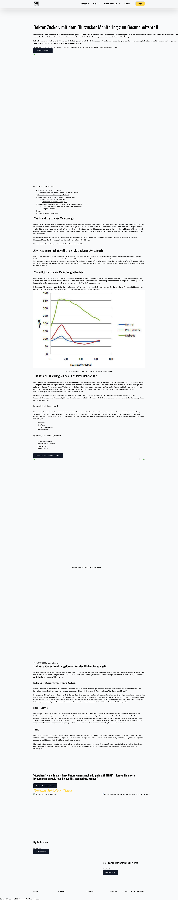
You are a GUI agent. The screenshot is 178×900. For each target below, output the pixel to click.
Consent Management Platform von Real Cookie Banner (20, 899)
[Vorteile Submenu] (100, 4)
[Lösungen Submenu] (89, 4)
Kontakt (127, 3)
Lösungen (83, 3)
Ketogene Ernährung (49, 209)
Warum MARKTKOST (111, 3)
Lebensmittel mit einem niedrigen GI (54, 202)
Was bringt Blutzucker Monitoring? (49, 190)
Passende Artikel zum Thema (47, 213)
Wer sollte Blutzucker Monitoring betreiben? (53, 195)
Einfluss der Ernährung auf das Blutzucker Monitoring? (56, 197)
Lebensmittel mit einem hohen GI (53, 199)
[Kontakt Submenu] (132, 4)
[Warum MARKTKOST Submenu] (120, 4)
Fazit (39, 211)
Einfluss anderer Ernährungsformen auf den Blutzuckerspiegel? (59, 204)
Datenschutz (62, 891)
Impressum (90, 891)
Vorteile (95, 3)
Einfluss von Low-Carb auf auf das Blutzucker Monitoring (62, 206)
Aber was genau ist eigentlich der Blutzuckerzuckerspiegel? (58, 192)
